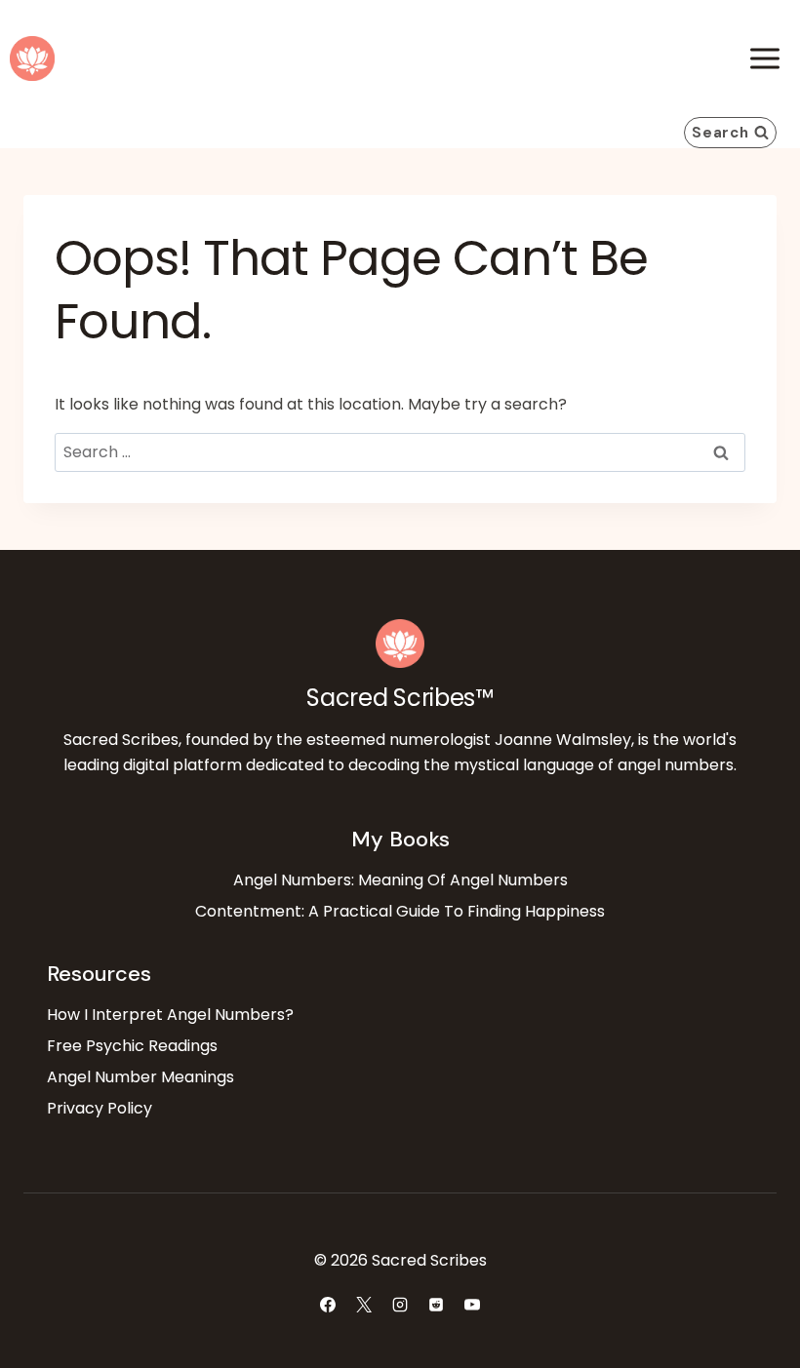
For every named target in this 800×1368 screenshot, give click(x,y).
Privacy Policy (99, 1108)
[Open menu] (764, 58)
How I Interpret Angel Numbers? (170, 1014)
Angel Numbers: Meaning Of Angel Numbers (400, 880)
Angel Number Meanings (140, 1077)
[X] (364, 1304)
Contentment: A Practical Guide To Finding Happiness (400, 911)
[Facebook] (327, 1304)
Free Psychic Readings (132, 1046)
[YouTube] (472, 1304)
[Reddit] (436, 1304)
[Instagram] (400, 1304)
